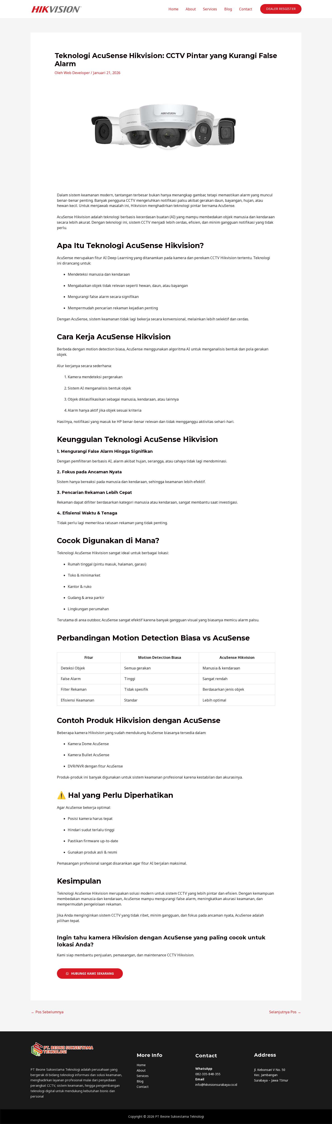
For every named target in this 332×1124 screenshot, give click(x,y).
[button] (281, 9)
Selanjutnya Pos (285, 1011)
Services (210, 9)
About (191, 9)
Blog (228, 9)
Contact (245, 9)
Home (173, 9)
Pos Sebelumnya (47, 1011)
